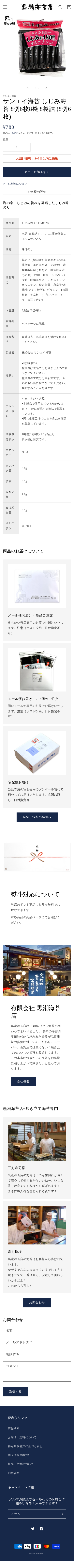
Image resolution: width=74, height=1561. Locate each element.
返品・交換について (21, 1464)
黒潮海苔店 (40, 1553)
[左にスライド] (28, 87)
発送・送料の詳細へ (37, 817)
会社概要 (23, 1081)
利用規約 (13, 1473)
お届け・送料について (22, 1437)
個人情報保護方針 (19, 1455)
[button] (5, 7)
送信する (15, 1391)
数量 (5, 139)
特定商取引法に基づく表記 (25, 1446)
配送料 (15, 133)
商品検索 (13, 1428)
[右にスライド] (46, 87)
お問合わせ (37, 1302)
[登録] (61, 1513)
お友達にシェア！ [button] (19, 183)
